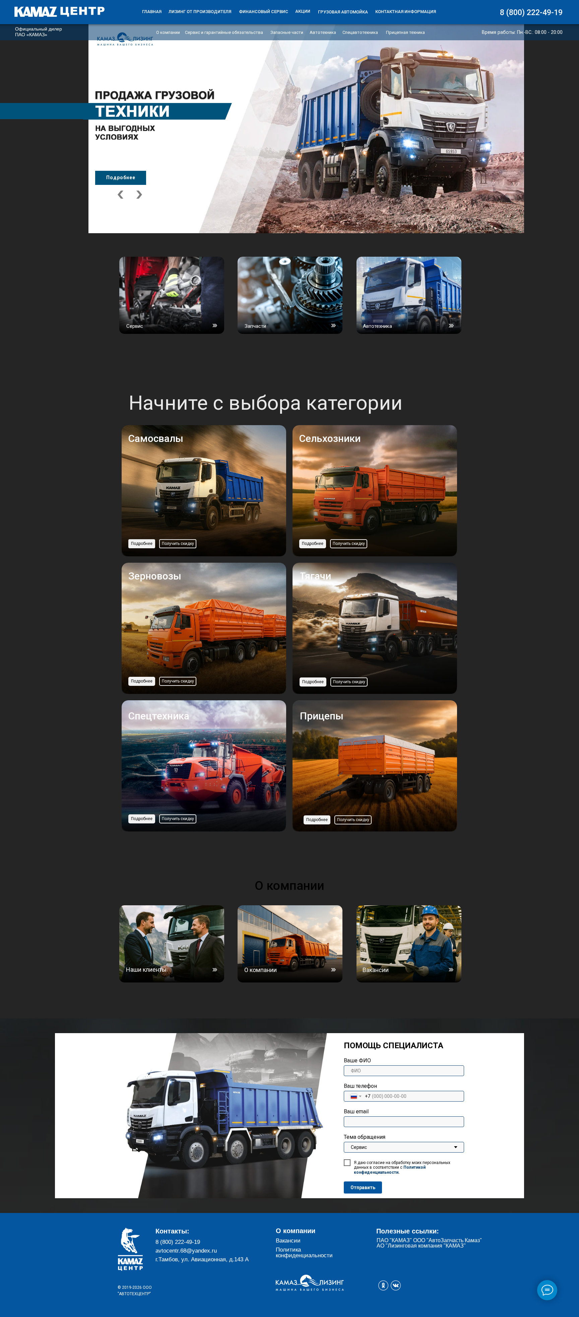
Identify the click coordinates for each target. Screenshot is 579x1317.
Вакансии (288, 1240)
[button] (177, 543)
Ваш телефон (360, 1086)
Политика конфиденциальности (304, 1253)
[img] (59, 12)
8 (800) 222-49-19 (177, 1242)
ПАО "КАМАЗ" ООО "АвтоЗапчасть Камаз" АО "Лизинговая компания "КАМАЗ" (429, 1243)
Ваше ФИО (357, 1060)
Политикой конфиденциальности (390, 1169)
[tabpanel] (289, 116)
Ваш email (356, 1111)
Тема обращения (364, 1137)
